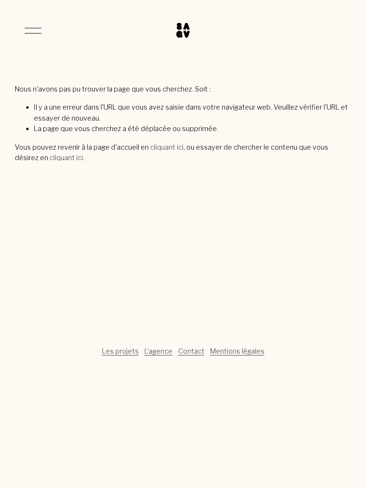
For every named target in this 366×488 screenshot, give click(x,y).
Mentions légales (237, 351)
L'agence (158, 351)
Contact (191, 351)
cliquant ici (166, 147)
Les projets (120, 351)
